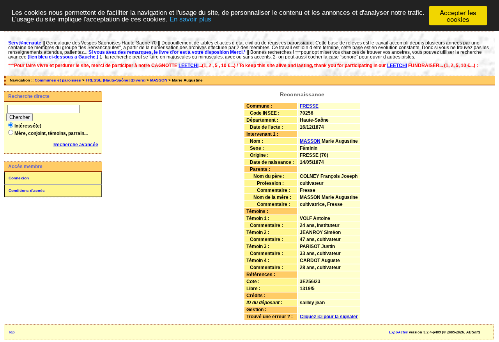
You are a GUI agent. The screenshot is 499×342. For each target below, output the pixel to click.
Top (11, 332)
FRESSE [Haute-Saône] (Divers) (115, 80)
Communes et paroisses (58, 80)
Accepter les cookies (458, 15)
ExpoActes (398, 332)
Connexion (19, 178)
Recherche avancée (75, 144)
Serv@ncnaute (24, 43)
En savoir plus (190, 19)
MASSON (158, 80)
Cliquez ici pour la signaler (329, 316)
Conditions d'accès (27, 190)
